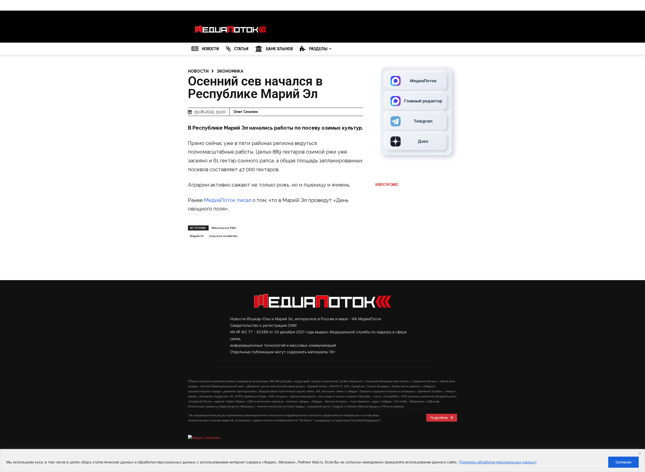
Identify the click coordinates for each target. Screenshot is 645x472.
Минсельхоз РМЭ (224, 228)
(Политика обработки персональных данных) (498, 462)
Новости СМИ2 (386, 185)
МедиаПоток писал (227, 200)
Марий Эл (197, 236)
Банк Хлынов (279, 48)
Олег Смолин (245, 112)
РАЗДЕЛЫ (318, 48)
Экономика (230, 71)
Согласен (623, 462)
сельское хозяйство (223, 236)
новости (198, 71)
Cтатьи (240, 48)
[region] (322, 460)
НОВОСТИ (210, 48)
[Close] (640, 453)
